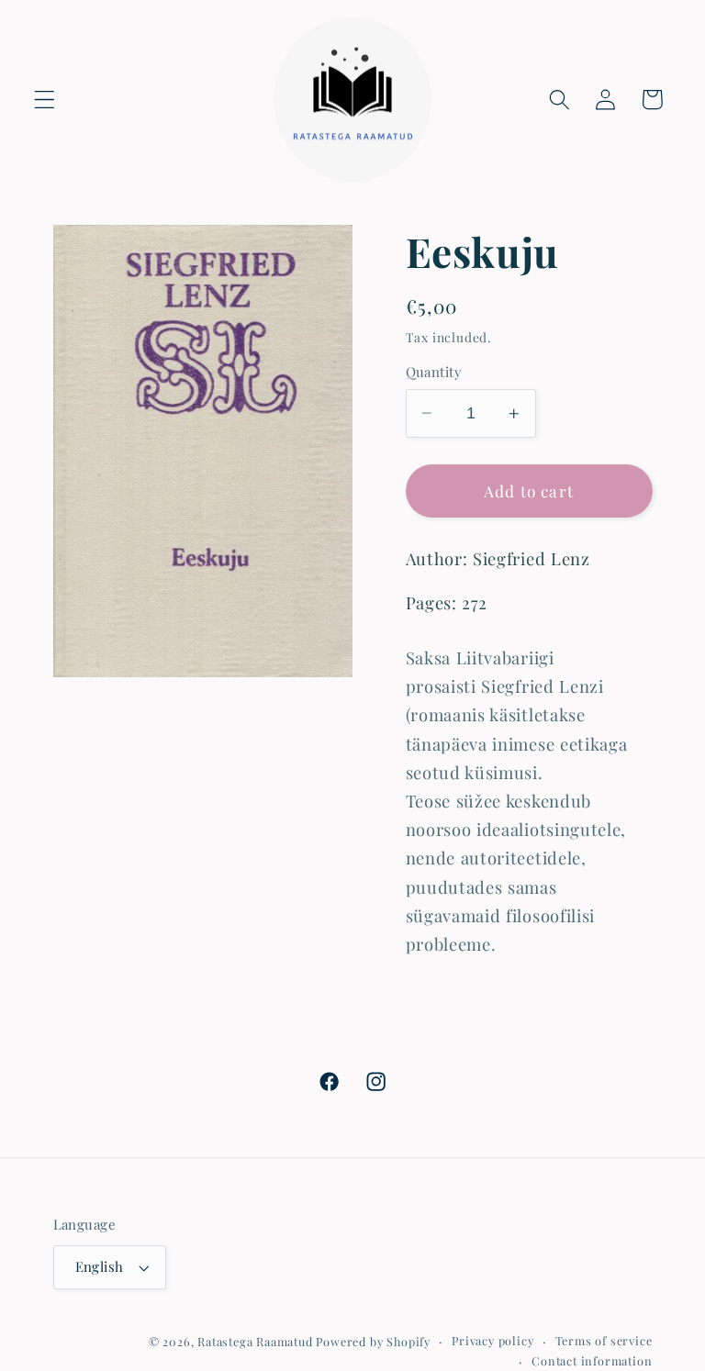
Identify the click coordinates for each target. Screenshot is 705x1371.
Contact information (592, 1360)
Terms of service (604, 1340)
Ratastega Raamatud (255, 1341)
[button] (44, 99)
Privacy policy (492, 1340)
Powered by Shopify (373, 1341)
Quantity (434, 371)
